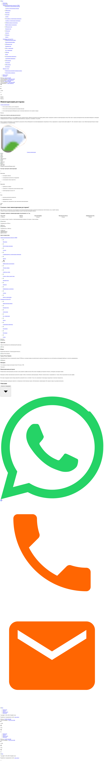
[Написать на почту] (0, 88)
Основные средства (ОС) (8, 39)
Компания (5, 3)
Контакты (5, 75)
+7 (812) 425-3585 (11, 79)
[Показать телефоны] (0, 92)
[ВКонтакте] (1, 84)
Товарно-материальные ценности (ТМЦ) (11, 5)
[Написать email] (52, 706)
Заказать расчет (4, 231)
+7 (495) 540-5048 (7, 77)
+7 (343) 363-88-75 (10, 80)
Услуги (4, 4)
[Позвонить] (52, 603)
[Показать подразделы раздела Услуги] (7, 4)
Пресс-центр (5, 74)
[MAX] (1, 500)
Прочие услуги (6, 68)
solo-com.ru (17, 717)
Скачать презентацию (4, 104)
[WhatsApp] (52, 498)
